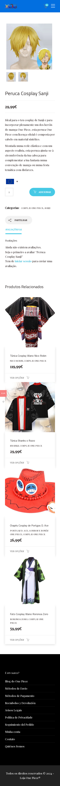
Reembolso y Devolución (20, 703)
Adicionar (45, 192)
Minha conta (12, 732)
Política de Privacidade (18, 717)
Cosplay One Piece (32, 208)
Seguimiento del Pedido (19, 724)
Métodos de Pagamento (19, 696)
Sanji (47, 208)
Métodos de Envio (16, 688)
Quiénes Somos (14, 746)
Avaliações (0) (13, 229)
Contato (10, 739)
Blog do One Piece (16, 681)
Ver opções (17, 377)
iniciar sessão (23, 261)
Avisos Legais (13, 710)
